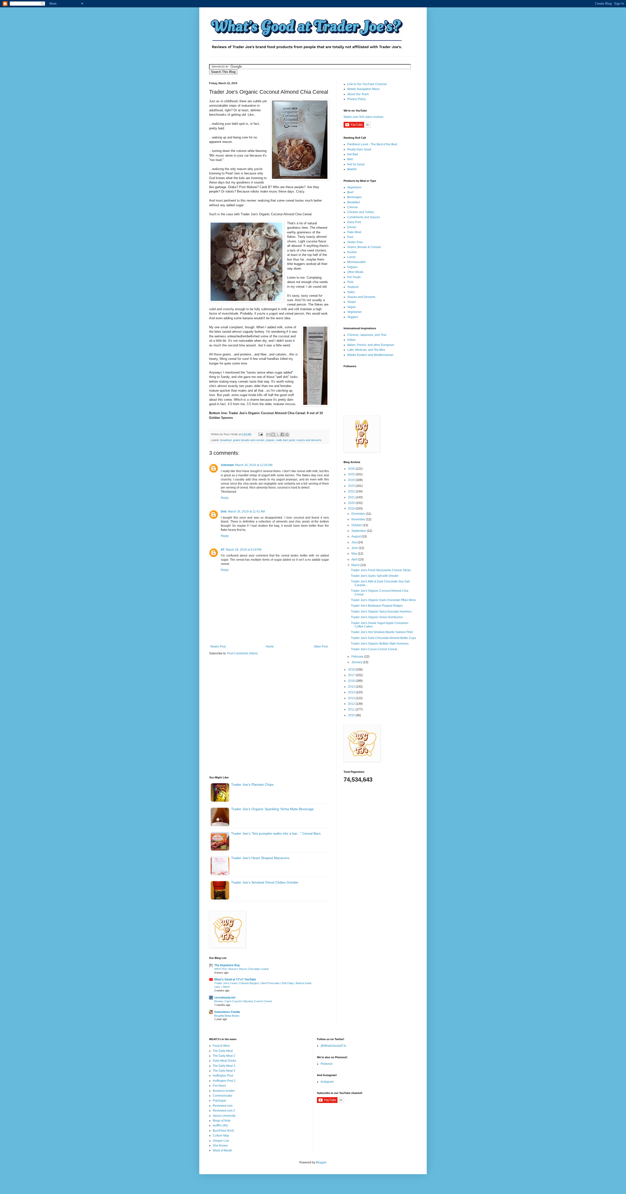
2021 (352, 497)
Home (270, 646)
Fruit (350, 237)
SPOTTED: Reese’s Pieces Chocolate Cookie (241, 968)
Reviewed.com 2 (224, 1110)
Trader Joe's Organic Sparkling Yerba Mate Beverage (272, 809)
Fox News (219, 1085)
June (355, 548)
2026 (352, 468)
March (355, 565)
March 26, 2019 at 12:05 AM (253, 465)
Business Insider (224, 1090)
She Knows (220, 1145)
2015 (352, 686)
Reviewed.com (223, 1105)
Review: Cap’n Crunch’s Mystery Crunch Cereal (242, 1001)
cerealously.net (224, 997)
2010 (352, 715)
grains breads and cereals (248, 440)
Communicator (222, 1095)
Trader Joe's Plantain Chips (252, 784)
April (354, 559)
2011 (352, 709)
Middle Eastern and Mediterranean (370, 355)
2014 (352, 692)
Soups (351, 302)
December (358, 513)
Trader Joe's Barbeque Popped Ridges (377, 605)
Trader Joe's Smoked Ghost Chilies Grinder (264, 882)
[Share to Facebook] (282, 434)
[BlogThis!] (273, 434)
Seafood (352, 287)
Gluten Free (355, 242)
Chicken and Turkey (360, 212)
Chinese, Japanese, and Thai (366, 335)
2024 (352, 480)
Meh (350, 159)
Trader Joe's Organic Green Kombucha (377, 617)
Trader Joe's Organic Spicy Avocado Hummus (381, 611)
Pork (350, 282)
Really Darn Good (359, 149)
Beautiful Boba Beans (226, 1015)
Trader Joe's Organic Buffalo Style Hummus (380, 643)
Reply (225, 498)
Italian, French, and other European (370, 345)
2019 (352, 508)
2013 (352, 698)
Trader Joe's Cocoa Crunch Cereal (374, 649)
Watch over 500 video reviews (363, 117)
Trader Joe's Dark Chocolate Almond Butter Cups (383, 638)
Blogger (321, 1162)
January (357, 662)
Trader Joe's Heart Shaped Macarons (260, 858)
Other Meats (355, 272)
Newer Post (218, 646)
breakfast (226, 440)
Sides (351, 292)
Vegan (351, 307)
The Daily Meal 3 (224, 1066)
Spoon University (224, 1115)
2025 (352, 474)
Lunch (351, 257)
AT (222, 549)
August (356, 536)
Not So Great (355, 164)
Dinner (351, 227)
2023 (352, 486)
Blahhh (352, 169)
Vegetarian (354, 312)
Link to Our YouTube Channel (367, 84)
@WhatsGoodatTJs (333, 1045)
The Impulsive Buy (227, 965)
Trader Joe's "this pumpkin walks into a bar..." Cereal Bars (276, 833)
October (357, 525)
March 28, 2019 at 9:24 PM (243, 549)
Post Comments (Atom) (242, 653)
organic (270, 440)
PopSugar (219, 1100)
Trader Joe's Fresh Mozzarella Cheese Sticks (381, 570)
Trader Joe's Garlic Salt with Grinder (375, 576)
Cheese (352, 207)
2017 (352, 675)
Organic (352, 267)
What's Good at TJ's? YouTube (235, 979)
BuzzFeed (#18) (223, 1130)
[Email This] (268, 434)
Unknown (227, 465)
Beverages (354, 197)
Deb (223, 511)
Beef (350, 192)
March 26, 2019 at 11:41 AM (246, 511)
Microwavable (356, 262)
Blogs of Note (222, 1120)
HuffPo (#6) (220, 1125)
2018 (352, 669)
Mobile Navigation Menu (363, 89)
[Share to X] (277, 434)
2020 (352, 503)
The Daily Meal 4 (224, 1070)
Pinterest (326, 1064)
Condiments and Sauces (363, 217)
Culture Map (221, 1135)
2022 (352, 491)
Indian (351, 339)
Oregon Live (221, 1140)
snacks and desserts (309, 440)
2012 (352, 703)
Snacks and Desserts (361, 297)
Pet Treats (354, 277)
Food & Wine (221, 1045)
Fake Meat (354, 232)
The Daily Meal (223, 1051)
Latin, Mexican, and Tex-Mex (366, 350)
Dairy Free (354, 222)
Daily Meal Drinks (224, 1060)
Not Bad (352, 154)
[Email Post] (260, 434)
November (358, 519)
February (357, 656)
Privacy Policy (356, 99)
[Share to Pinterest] (287, 434)
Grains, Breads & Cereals (364, 247)
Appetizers (354, 187)
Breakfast (353, 202)
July (354, 542)
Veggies (352, 317)
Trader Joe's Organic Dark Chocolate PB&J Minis (383, 600)
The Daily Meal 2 (224, 1056)
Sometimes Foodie (227, 1012)
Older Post (321, 646)
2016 (352, 680)
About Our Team (358, 94)
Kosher (352, 252)
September (359, 531)
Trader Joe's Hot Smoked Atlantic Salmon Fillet (382, 632)
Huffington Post (223, 1075)
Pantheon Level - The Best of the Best (372, 144)
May (354, 553)
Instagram (327, 1081)
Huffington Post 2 (224, 1080)
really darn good (285, 440)
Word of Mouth (222, 1150)
